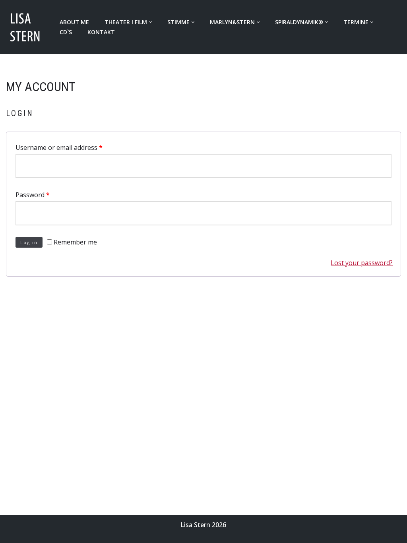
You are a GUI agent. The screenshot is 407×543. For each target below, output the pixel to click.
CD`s (66, 32)
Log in (29, 242)
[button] (150, 22)
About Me (74, 22)
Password (33, 194)
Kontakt (101, 32)
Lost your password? (362, 262)
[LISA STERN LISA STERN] (26, 27)
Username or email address (59, 147)
